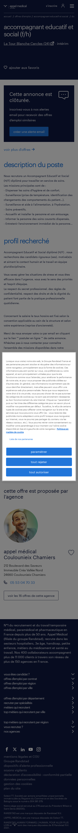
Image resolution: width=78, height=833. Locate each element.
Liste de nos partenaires (21, 439)
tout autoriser (39, 472)
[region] (39, 416)
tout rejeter (39, 462)
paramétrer (39, 451)
